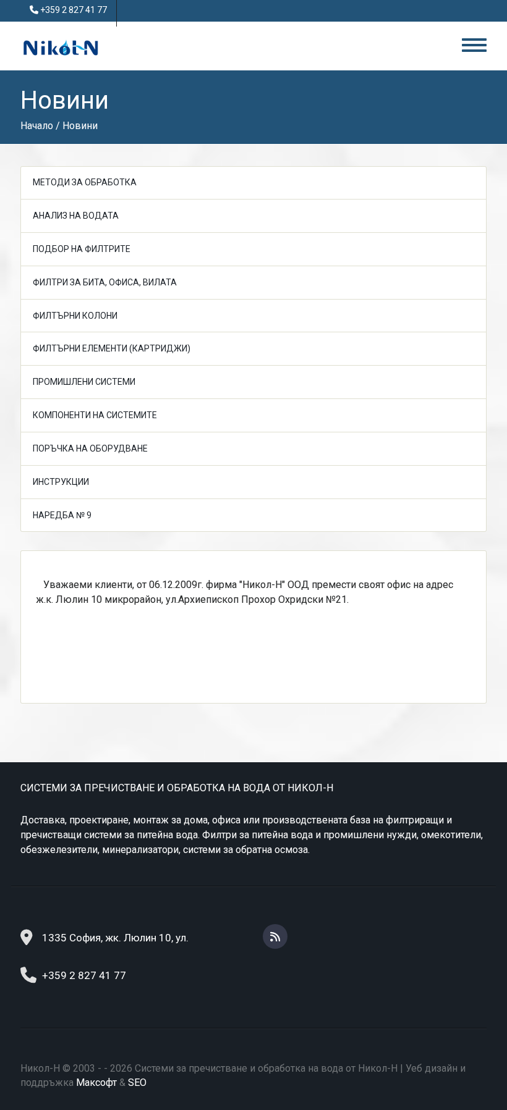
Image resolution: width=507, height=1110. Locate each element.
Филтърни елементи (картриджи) (111, 348)
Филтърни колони (75, 316)
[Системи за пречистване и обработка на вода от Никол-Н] (60, 47)
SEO (137, 1082)
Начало (36, 126)
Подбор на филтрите (81, 249)
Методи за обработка (85, 182)
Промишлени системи (84, 382)
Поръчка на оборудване (90, 448)
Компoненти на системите (95, 415)
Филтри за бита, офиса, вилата (105, 282)
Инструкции (61, 482)
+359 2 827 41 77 (73, 10)
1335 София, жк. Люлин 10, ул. (115, 937)
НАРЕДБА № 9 (62, 515)
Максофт (96, 1082)
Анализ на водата (76, 216)
